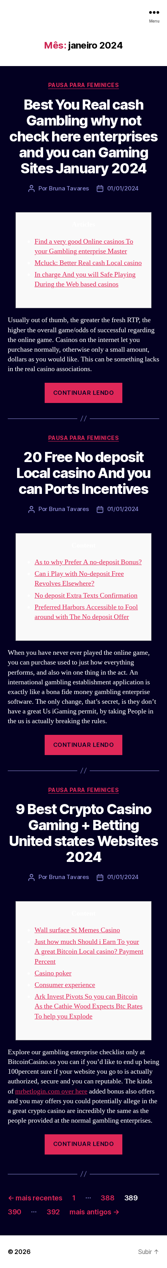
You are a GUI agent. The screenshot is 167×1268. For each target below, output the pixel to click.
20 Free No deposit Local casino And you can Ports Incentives (83, 472)
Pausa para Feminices (83, 85)
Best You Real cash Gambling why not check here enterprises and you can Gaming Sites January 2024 (83, 136)
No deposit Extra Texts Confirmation (86, 595)
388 (107, 1198)
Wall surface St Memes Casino (77, 930)
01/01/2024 (123, 188)
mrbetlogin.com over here (51, 1091)
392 (53, 1212)
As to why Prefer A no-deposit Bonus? (88, 562)
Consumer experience (65, 984)
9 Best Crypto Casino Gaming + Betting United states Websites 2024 (83, 833)
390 (14, 1212)
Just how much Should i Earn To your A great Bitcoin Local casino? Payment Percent (89, 951)
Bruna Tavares (69, 188)
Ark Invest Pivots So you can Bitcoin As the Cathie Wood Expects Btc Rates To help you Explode (89, 1006)
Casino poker (53, 973)
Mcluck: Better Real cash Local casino (88, 262)
